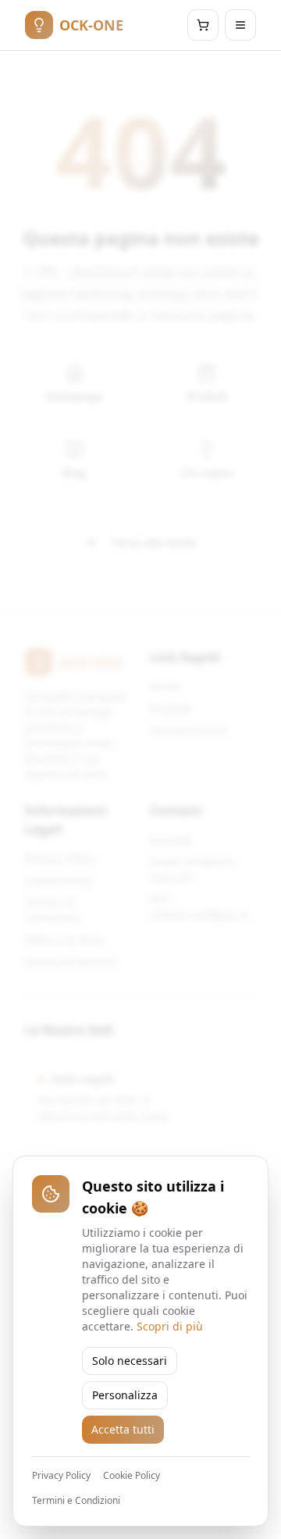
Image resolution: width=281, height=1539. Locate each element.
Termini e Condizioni (76, 1500)
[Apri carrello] (203, 25)
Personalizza (125, 1395)
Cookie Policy (131, 1476)
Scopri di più (170, 1326)
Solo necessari (129, 1360)
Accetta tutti (123, 1429)
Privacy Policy (61, 1476)
